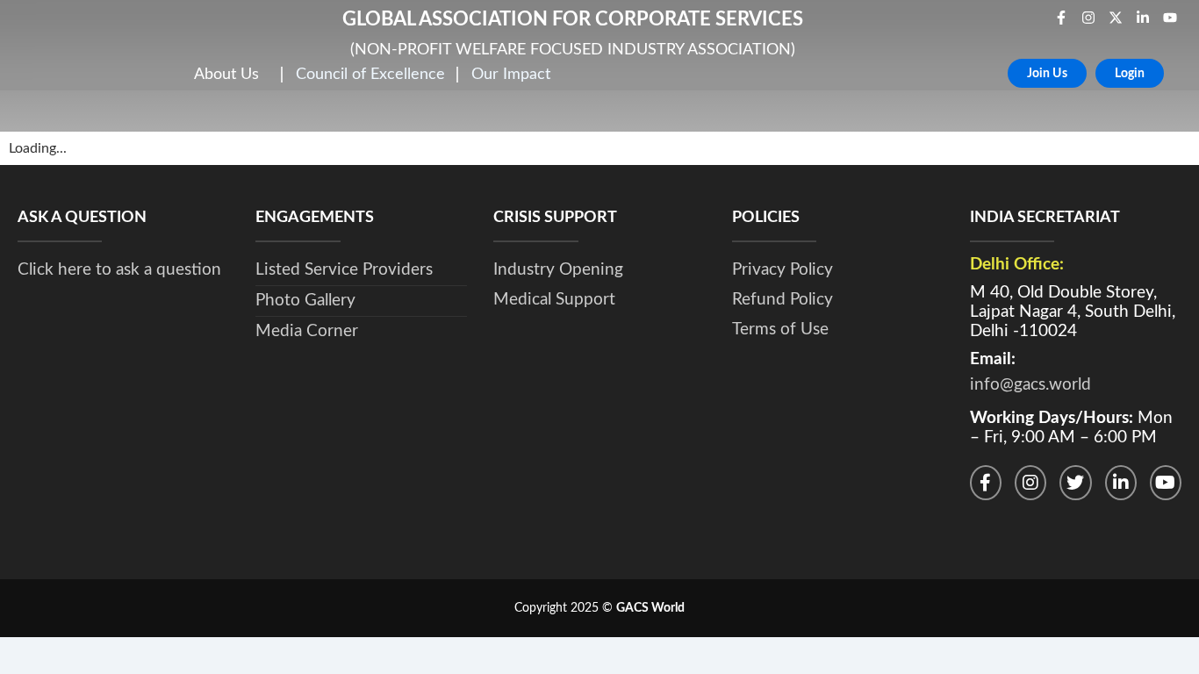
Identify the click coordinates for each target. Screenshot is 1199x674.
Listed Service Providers (344, 270)
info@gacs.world (1030, 384)
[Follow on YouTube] (1165, 482)
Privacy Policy (782, 270)
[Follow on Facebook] (986, 482)
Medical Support (554, 299)
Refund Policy (782, 299)
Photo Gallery (305, 300)
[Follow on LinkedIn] (1121, 482)
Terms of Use (780, 329)
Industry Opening (558, 270)
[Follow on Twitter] (1075, 482)
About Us (226, 74)
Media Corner (306, 331)
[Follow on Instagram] (1030, 482)
